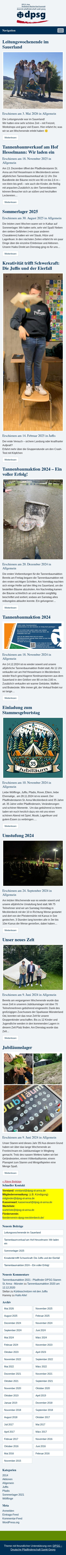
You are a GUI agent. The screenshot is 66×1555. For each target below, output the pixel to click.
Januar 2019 (10, 1402)
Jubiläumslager (17, 1047)
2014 (5, 1475)
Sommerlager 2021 (13, 1494)
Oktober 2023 (11, 1352)
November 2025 (44, 1308)
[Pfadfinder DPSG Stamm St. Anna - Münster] (33, 14)
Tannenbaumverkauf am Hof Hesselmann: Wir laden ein (30, 149)
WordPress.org (10, 1522)
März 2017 (41, 1431)
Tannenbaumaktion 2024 (26, 617)
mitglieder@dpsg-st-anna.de (18, 1198)
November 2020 (12, 1388)
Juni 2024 (41, 1330)
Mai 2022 (9, 1366)
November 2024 (44, 1323)
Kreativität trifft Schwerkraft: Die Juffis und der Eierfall (30, 265)
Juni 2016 (41, 1446)
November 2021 (44, 1373)
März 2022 (41, 1366)
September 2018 (44, 1410)
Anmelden (8, 1510)
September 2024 (12, 1330)
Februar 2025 (43, 1315)
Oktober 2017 (43, 1417)
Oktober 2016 (11, 1446)
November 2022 (12, 1359)
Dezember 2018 (44, 1402)
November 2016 (44, 1439)
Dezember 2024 (12, 1323)
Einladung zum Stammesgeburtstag (21, 710)
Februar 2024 (11, 1344)
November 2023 (44, 1344)
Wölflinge (7, 1498)
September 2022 (44, 1359)
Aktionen (7, 1479)
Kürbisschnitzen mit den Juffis (31, 1291)
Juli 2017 (8, 1424)
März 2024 (41, 1337)
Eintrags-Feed (10, 1514)
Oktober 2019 (11, 1395)
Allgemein (49, 113)
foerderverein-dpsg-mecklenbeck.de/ (23, 1217)
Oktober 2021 (11, 1381)
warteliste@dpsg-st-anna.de (18, 1210)
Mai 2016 (9, 1453)
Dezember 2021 (12, 1373)
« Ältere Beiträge (11, 1181)
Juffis (52, 435)
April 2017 (9, 1431)
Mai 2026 (9, 1308)
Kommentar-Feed (12, 1518)
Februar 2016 (43, 1453)
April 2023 (41, 1352)
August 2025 (10, 1315)
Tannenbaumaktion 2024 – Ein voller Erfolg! (32, 471)
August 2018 (10, 1417)
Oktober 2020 (43, 1388)
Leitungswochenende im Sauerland (25, 44)
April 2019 (41, 1395)
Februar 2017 (11, 1439)
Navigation (8, 30)
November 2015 (12, 1460)
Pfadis (6, 1490)
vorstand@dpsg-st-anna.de (30, 1190)
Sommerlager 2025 (20, 211)
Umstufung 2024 (18, 835)
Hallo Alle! (21, 1295)
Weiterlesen (10, 137)
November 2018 (12, 1410)
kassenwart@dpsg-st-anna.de (35, 1202)
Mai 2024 (9, 1337)
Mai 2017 (40, 1424)
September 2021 (44, 1381)
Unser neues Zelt (18, 939)
